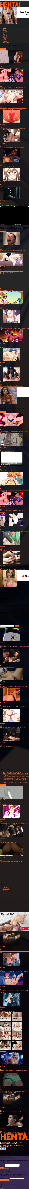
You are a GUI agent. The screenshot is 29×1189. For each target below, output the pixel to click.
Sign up (14, 1187)
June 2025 (5, 890)
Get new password (5, 1180)
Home (4, 28)
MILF (4, 39)
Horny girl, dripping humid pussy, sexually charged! (16, 782)
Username (2, 1164)
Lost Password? (8, 1168)
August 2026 (6, 887)
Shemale (5, 37)
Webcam (5, 41)
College (5, 35)
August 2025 (6, 889)
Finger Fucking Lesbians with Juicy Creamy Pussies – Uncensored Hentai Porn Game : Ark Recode (16, 777)
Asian (4, 32)
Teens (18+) (6, 42)
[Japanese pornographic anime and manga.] (10, 6)
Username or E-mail (5, 1178)
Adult (4, 38)
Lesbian (5, 31)
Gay (4, 34)
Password (2, 1166)
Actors (4, 30)
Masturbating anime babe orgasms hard (12, 772)
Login (2, 1168)
